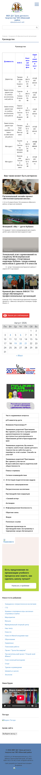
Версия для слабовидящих (17, 315)
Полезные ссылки (13, 522)
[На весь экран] (36, 706)
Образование (10, 639)
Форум (8, 517)
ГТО (6, 608)
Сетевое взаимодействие (16, 475)
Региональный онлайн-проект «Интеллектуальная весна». (18, 197)
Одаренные (9, 643)
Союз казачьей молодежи (15, 660)
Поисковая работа (12, 647)
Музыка (8, 621)
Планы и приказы (13, 471)
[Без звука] (32, 706)
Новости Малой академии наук (16, 636)
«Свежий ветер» (12, 499)
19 (15, 343)
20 (20, 343)
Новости (8, 632)
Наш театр (9, 628)
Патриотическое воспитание (17, 489)
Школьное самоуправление (17, 485)
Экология (8, 675)
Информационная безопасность (19, 508)
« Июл (19, 355)
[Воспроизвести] (5, 706)
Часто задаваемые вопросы (17, 416)
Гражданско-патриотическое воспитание (20, 604)
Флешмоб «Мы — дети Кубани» (18, 226)
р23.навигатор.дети (14, 420)
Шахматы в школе (12, 671)
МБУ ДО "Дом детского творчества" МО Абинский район (17, 18)
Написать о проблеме (20, 586)
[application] (20, 698)
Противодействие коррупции (18, 494)
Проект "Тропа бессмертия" (15, 650)
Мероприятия (10, 617)
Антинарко (10, 503)
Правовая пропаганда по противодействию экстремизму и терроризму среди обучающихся (20, 528)
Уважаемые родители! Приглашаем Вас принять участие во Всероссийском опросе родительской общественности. (21, 462)
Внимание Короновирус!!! (16, 425)
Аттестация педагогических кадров (20, 480)
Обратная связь (12, 512)
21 (26, 343)
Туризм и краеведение (13, 667)
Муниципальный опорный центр (17, 625)
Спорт (7, 664)
